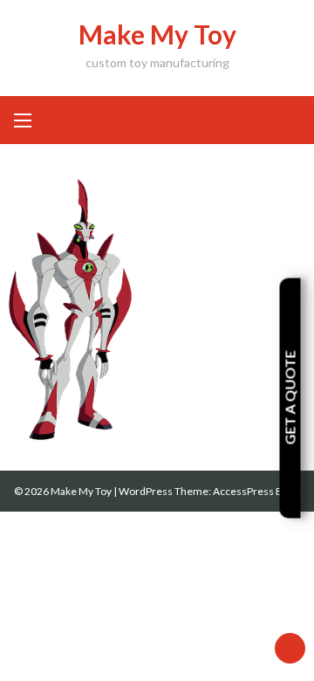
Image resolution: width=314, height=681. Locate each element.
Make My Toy (157, 34)
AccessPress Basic (257, 491)
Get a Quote (290, 398)
